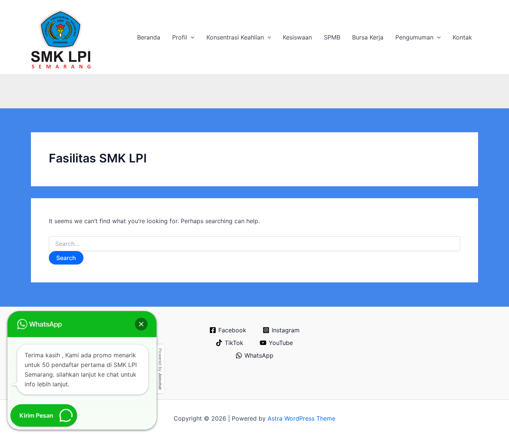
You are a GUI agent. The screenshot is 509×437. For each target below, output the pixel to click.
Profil (179, 37)
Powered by (160, 369)
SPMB (332, 37)
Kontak (462, 37)
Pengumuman (414, 37)
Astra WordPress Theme (301, 418)
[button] (191, 37)
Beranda (148, 37)
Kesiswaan (297, 37)
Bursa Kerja (367, 37)
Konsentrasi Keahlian (235, 37)
